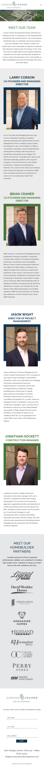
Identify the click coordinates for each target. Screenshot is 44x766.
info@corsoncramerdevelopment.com (22, 757)
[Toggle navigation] (41, 4)
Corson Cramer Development (24, 763)
